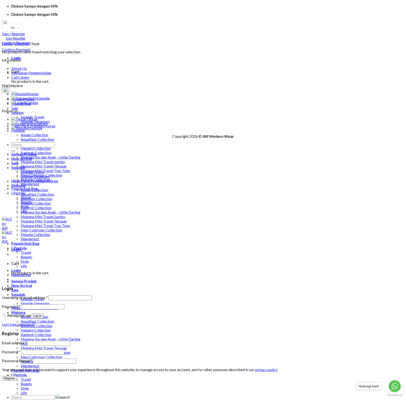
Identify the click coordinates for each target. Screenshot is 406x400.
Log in (37, 316)
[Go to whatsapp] (395, 386)
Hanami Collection (36, 148)
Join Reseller (15, 38)
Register (9, 378)
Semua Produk (24, 281)
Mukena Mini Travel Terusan (44, 166)
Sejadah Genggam (35, 303)
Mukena (18, 130)
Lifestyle (18, 193)
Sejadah (18, 294)
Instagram (39, 123)
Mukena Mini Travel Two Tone (45, 170)
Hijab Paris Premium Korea (34, 181)
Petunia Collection (35, 234)
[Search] (13, 151)
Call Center (20, 77)
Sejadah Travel (32, 172)
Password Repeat (17, 360)
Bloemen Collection (36, 325)
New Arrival (21, 285)
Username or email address (25, 297)
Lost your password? (18, 324)
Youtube (35, 128)
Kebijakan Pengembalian (31, 73)
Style (25, 388)
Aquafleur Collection (37, 139)
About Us (19, 68)
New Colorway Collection (41, 357)
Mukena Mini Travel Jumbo (43, 161)
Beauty (26, 383)
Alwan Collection (34, 135)
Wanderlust (30, 184)
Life (24, 392)
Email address (14, 343)
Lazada (32, 102)
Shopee (33, 93)
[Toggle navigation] (5, 90)
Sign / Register (13, 33)
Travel (26, 379)
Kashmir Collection (36, 334)
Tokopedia (41, 98)
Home (7, 43)
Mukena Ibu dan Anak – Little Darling (50, 157)
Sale (14, 108)
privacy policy (266, 369)
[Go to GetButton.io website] (394, 395)
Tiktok (32, 119)
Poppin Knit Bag (25, 243)
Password (11, 306)
